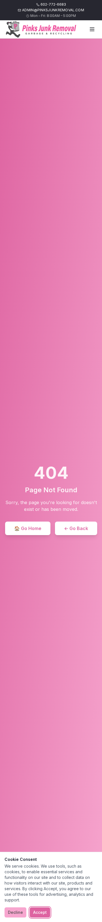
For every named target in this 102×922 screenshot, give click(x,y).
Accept (40, 912)
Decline (15, 912)
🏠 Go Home (27, 528)
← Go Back (76, 528)
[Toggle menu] (92, 29)
